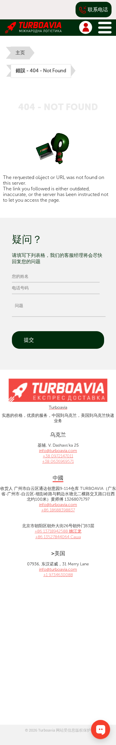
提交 (29, 340)
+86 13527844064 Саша (58, 536)
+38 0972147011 (58, 456)
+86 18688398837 (58, 510)
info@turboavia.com (58, 450)
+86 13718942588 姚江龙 (58, 531)
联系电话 (98, 10)
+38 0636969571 (58, 461)
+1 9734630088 (58, 574)
